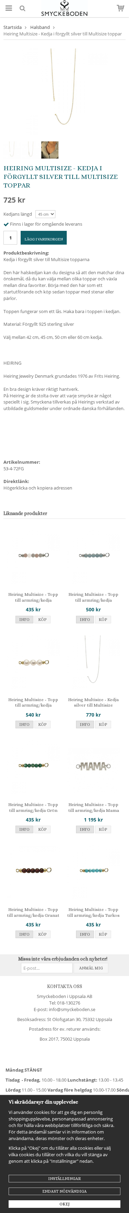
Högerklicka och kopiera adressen (37, 488)
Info (24, 619)
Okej (65, 1204)
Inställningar (64, 1178)
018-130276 (68, 1003)
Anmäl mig (91, 968)
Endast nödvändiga (64, 1191)
